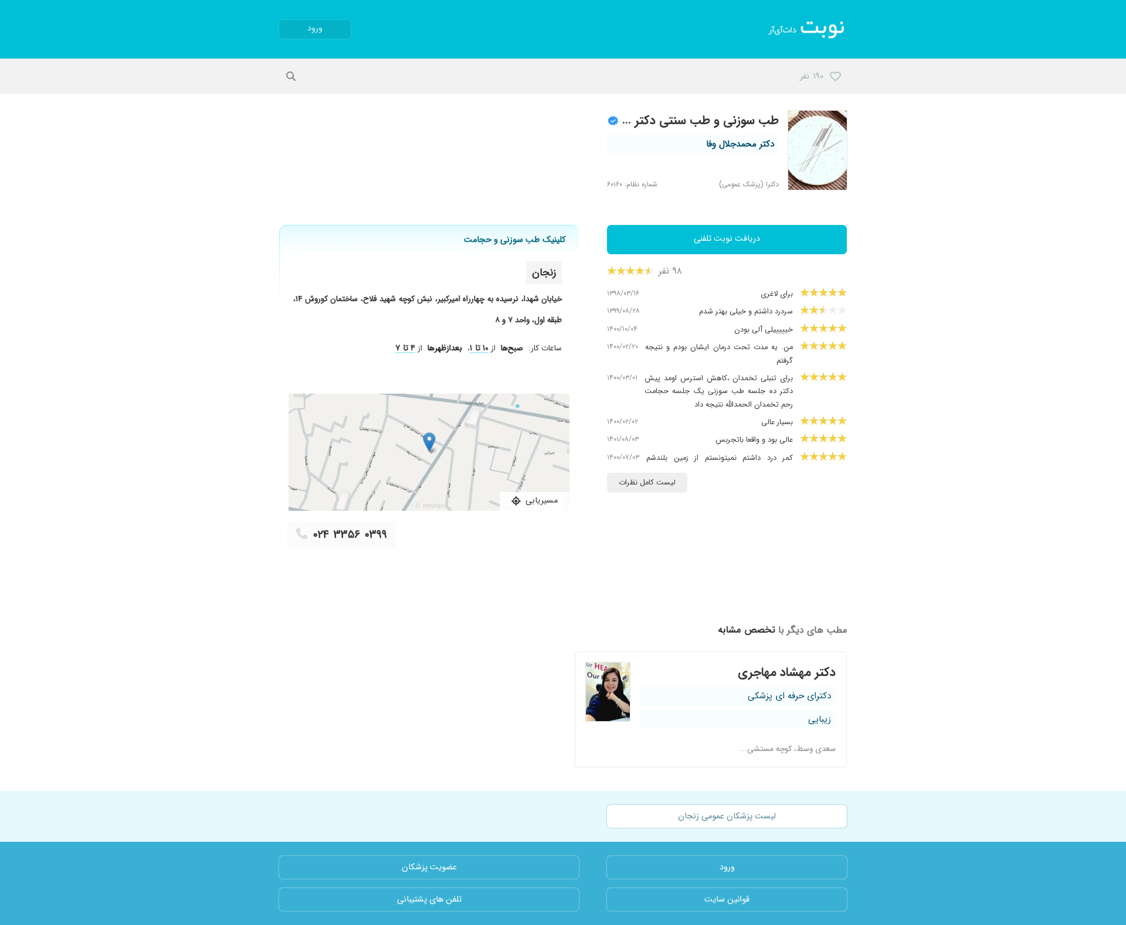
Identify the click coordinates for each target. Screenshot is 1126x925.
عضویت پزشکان (429, 867)
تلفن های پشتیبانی (429, 899)
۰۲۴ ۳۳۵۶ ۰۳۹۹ (350, 535)
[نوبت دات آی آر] (807, 29)
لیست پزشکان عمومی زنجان (727, 816)
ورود (315, 28)
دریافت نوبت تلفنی (727, 238)
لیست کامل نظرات (647, 483)
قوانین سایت (726, 899)
